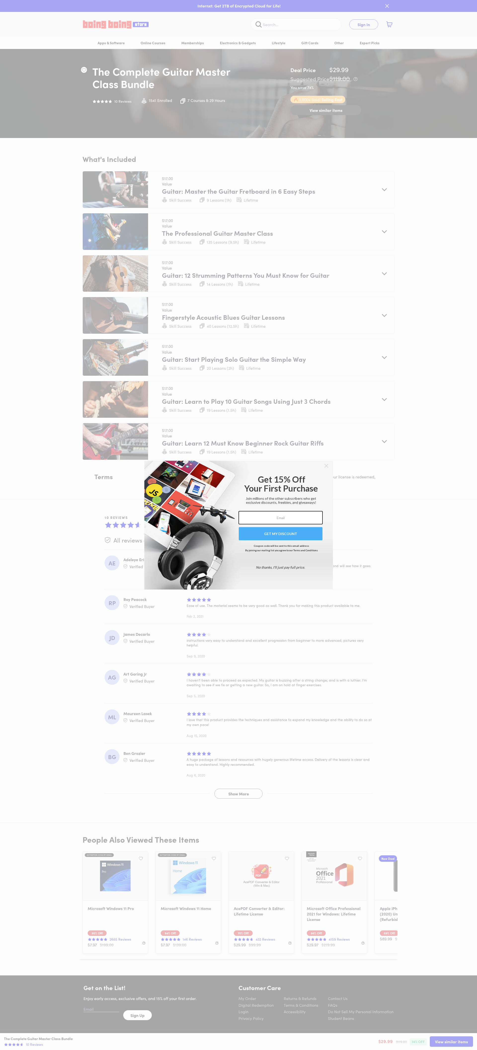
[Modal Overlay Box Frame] (238, 525)
